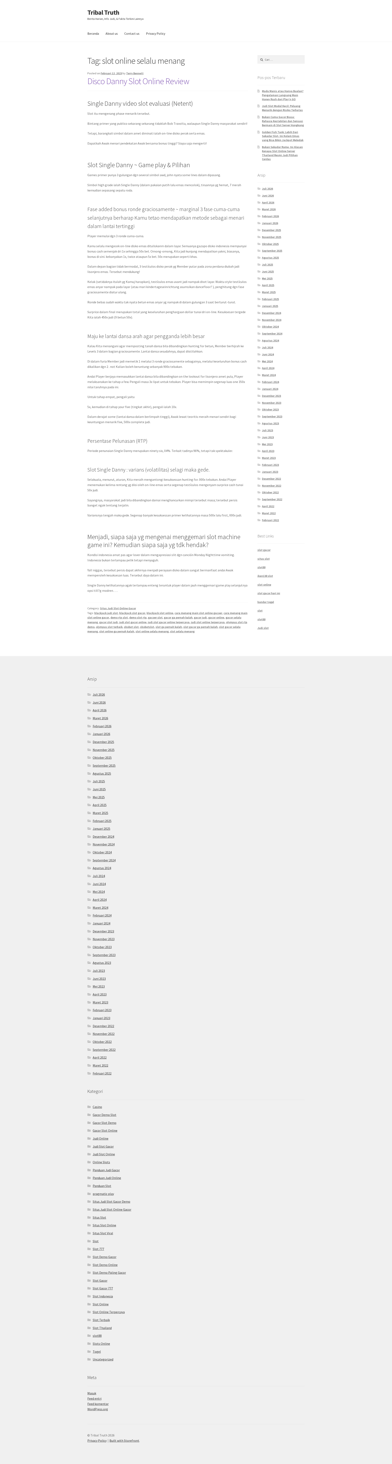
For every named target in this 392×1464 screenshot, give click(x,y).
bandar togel (265, 602)
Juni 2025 (268, 271)
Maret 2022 (269, 513)
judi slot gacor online (132, 622)
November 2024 (271, 320)
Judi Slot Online (104, 1154)
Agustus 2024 (270, 340)
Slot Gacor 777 (103, 1288)
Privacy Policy (155, 33)
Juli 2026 (267, 188)
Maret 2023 (269, 458)
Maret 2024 (269, 375)
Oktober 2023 (270, 409)
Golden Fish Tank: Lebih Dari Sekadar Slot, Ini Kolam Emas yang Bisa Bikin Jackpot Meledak (282, 136)
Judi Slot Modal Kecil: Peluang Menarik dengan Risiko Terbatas (282, 108)
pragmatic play (103, 1194)
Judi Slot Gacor (103, 1146)
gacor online (216, 617)
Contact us (131, 33)
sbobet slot (131, 627)
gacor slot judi (108, 622)
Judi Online (100, 1138)
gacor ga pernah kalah (178, 617)
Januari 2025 (270, 306)
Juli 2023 (267, 430)
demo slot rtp (138, 617)
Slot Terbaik (101, 1320)
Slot (96, 1241)
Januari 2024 (270, 389)
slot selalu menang (182, 631)
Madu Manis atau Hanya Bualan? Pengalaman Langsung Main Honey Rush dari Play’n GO (282, 95)
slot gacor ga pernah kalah (200, 627)
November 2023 (271, 403)
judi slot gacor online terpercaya (168, 622)
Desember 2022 (271, 479)
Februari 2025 (270, 299)
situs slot (263, 559)
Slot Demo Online (105, 1265)
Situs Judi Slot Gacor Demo (111, 1201)
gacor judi (200, 617)
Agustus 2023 (270, 423)
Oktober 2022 (270, 492)
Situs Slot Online (104, 1225)
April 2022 (268, 506)
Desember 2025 (271, 230)
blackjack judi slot (106, 613)
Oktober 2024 (270, 326)
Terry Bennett (135, 73)
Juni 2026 (268, 195)
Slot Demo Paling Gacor (109, 1272)
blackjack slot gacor (132, 613)
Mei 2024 (267, 361)
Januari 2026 (270, 223)
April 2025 (268, 285)
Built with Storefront (124, 1440)
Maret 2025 (269, 292)
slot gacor (264, 550)
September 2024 (272, 333)
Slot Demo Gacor (104, 1257)
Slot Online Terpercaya (109, 1312)
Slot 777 (98, 1249)
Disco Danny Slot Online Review (138, 81)
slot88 (261, 567)
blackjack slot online (160, 613)
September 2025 (272, 251)
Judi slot (263, 628)
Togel (97, 1351)
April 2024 (268, 368)
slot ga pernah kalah (169, 627)
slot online (264, 584)
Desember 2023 (271, 396)
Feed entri (94, 1398)
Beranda (93, 33)
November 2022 (271, 485)
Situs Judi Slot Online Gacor (118, 608)
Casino (97, 1107)
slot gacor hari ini (268, 593)
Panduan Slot (102, 1186)
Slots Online (101, 1344)
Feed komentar (98, 1404)
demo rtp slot (119, 617)
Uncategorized (103, 1359)
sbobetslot (147, 627)
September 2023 (272, 416)
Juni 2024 (268, 354)
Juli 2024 (267, 347)
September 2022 (272, 499)
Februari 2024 (270, 382)
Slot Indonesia (103, 1296)
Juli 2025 (267, 264)
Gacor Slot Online (105, 1130)
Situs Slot (99, 1217)
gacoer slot (155, 617)
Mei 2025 (267, 278)
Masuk (91, 1393)
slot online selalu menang (152, 631)
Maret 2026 (269, 209)
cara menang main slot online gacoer (198, 613)
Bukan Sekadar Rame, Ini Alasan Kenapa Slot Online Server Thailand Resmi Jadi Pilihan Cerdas (282, 153)
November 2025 (271, 237)
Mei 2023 (267, 444)
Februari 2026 (270, 216)
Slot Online (101, 1304)
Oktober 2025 (270, 244)
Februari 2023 (270, 465)
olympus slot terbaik (109, 627)
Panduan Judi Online (107, 1178)
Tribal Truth (103, 12)
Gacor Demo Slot (104, 1115)
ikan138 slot (265, 576)
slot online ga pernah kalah (116, 631)
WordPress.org (97, 1409)
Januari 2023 (270, 472)
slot (260, 610)
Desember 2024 (271, 313)
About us (112, 33)
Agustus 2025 (270, 257)
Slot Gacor (100, 1280)
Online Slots (101, 1162)
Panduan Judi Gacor (106, 1170)
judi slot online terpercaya (208, 622)
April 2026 (268, 202)
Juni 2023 (268, 437)
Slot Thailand (102, 1328)
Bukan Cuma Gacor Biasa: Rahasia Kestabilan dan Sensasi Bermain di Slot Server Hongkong (283, 121)
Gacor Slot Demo (104, 1123)
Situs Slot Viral (103, 1233)
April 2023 (268, 451)
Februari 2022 (270, 520)
